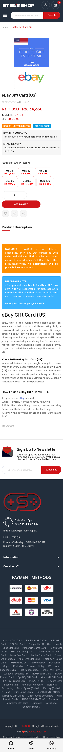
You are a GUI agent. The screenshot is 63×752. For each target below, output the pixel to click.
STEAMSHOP (24, 726)
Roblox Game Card (41, 655)
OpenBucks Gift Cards (49, 692)
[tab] (31, 227)
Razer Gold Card (19, 655)
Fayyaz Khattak (37, 731)
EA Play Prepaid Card (14, 681)
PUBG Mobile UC (18, 662)
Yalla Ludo (51, 703)
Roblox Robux (38, 662)
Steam (31, 666)
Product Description (17, 227)
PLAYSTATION (37, 681)
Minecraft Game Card (34, 648)
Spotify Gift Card (27, 677)
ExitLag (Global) (52, 688)
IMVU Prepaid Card (42, 673)
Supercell (37, 703)
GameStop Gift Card (17, 703)
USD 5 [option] (9, 172)
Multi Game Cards (23, 692)
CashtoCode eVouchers (41, 695)
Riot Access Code (29, 670)
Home (5, 27)
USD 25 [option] (9, 182)
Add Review (23, 102)
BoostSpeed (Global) (28, 688)
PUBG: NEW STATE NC (33, 699)
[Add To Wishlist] (5, 213)
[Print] (14, 213)
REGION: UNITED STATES (16, 126)
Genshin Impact (31, 706)
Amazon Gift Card (12, 640)
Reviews (8, 426)
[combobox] (35, 15)
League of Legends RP (16, 673)
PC (50, 666)
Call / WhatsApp (23, 520)
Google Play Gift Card (41, 644)
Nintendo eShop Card (23, 651)
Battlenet (55, 662)
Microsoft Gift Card (51, 677)
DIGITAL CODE (42, 126)
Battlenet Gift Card (37, 640)
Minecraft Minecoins (33, 684)
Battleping (8, 688)
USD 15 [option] (43, 172)
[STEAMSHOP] (18, 5)
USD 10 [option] (26, 172)
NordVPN (52, 684)
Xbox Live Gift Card (29, 659)
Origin (6, 666)
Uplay (41, 666)
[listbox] (31, 178)
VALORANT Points (52, 670)
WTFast (6, 692)
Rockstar (18, 666)
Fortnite (53, 699)
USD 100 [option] (45, 182)
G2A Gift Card (18, 644)
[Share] (23, 213)
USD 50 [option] (27, 182)
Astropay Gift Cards (13, 695)
